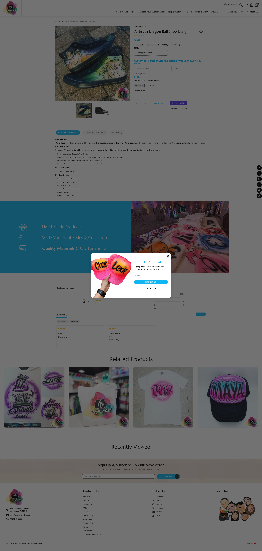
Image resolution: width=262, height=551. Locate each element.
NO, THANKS (151, 288)
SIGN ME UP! (151, 282)
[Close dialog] (168, 256)
